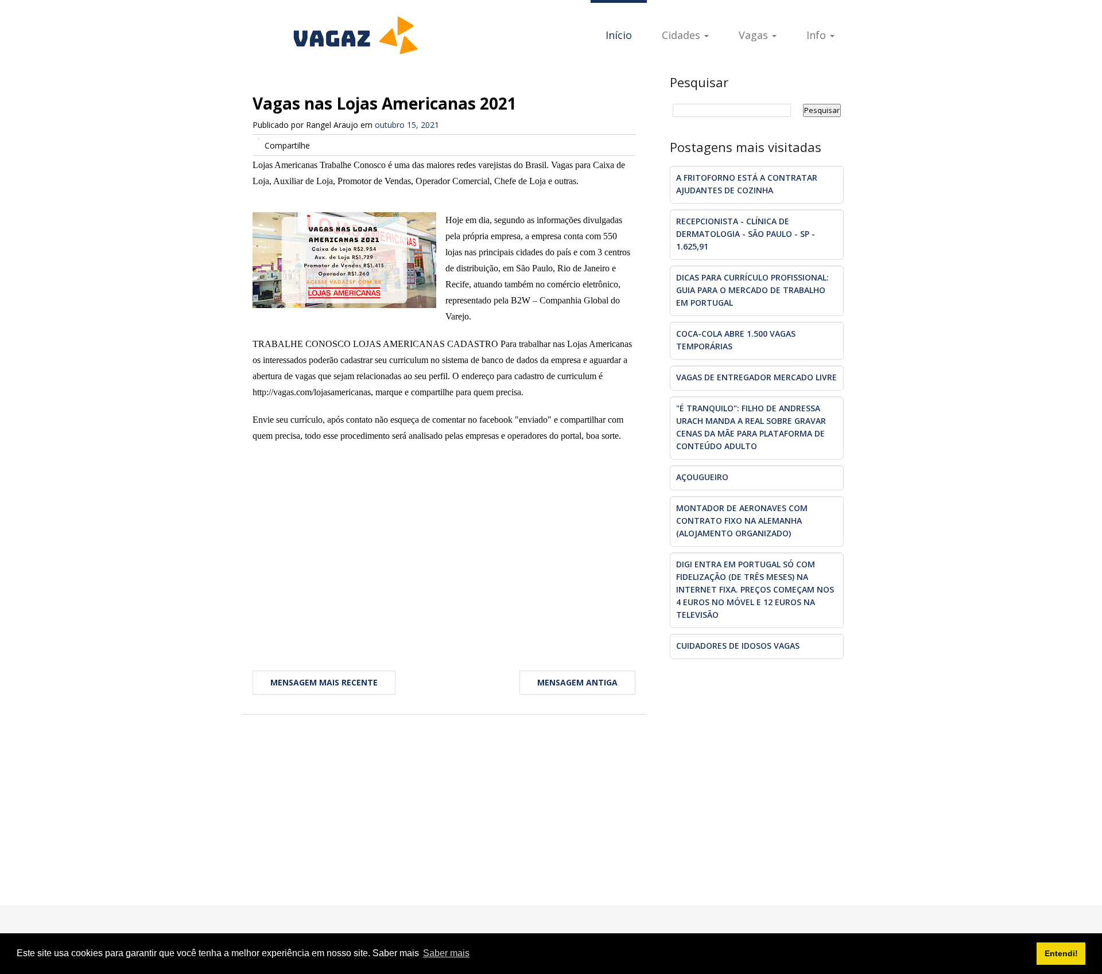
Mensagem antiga (577, 682)
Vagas (755, 35)
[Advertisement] (444, 547)
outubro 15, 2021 (407, 124)
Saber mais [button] (446, 953)
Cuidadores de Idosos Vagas (738, 645)
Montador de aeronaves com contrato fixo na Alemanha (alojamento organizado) (742, 520)
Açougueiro (702, 477)
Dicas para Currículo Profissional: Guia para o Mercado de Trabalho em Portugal (752, 290)
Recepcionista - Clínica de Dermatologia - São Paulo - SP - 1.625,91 (745, 234)
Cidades (682, 35)
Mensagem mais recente (324, 682)
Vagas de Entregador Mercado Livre (756, 377)
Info (817, 35)
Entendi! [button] (1061, 953)
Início (619, 35)
